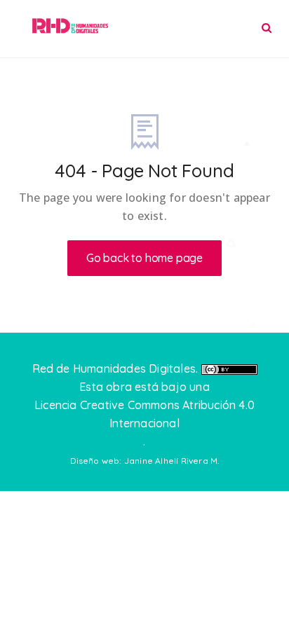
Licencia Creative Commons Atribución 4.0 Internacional (144, 414)
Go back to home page (144, 258)
